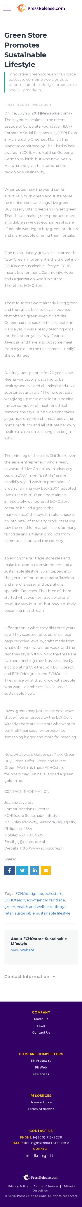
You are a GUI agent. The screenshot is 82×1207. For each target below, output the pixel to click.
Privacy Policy (41, 1102)
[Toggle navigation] (7, 8)
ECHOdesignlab (29, 894)
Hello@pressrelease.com (46, 1143)
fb (35, 1155)
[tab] (41, 976)
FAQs (41, 1026)
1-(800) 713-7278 (47, 1137)
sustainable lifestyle (53, 913)
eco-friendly (37, 900)
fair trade (57, 900)
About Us (41, 1019)
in (28, 1155)
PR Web (41, 1067)
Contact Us (41, 1032)
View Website (22, 950)
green (9, 907)
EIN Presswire (41, 1060)
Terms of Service (41, 1109)
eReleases (41, 1074)
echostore (53, 894)
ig (44, 1155)
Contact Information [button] (27, 976)
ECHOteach (14, 900)
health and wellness (34, 907)
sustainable (25, 913)
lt (51, 1155)
